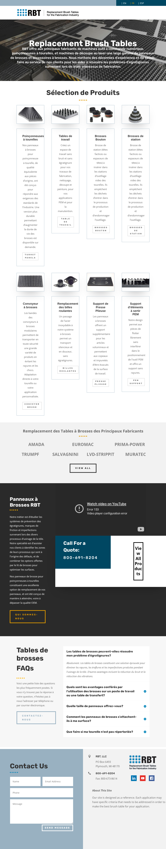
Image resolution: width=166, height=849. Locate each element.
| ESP (141, 3)
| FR (132, 3)
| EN (123, 3)
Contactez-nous (32, 717)
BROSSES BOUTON (101, 229)
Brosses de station (136, 230)
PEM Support (136, 382)
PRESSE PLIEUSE (101, 382)
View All (83, 468)
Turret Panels (30, 256)
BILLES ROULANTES (67, 369)
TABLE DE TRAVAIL (65, 222)
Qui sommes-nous (26, 616)
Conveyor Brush (32, 405)
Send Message (57, 827)
